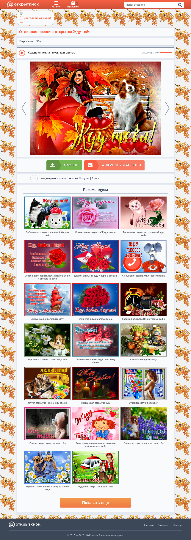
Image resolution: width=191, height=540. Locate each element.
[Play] (22, 53)
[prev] (23, 108)
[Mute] (158, 53)
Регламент (163, 525)
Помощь (177, 525)
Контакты (148, 525)
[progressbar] (166, 53)
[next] (167, 108)
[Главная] (23, 4)
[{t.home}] (25, 524)
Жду (39, 41)
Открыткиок (26, 41)
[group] (95, 53)
